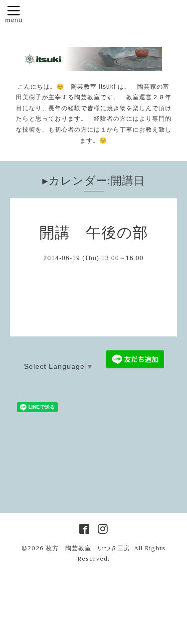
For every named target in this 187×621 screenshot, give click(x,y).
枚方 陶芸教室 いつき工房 (88, 548)
